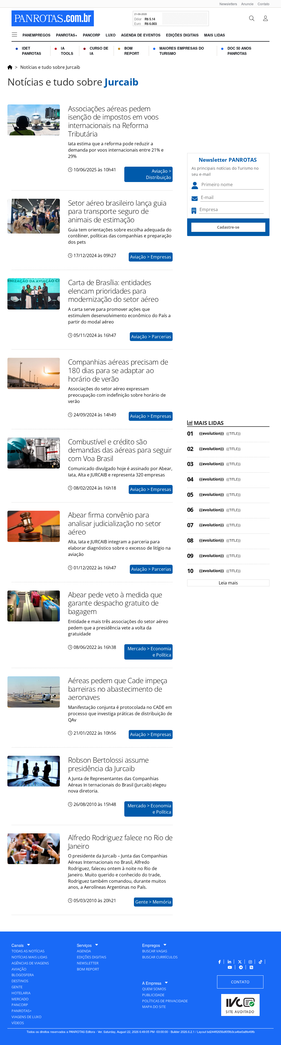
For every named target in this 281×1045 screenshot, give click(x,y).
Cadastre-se (228, 227)
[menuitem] (226, 3)
